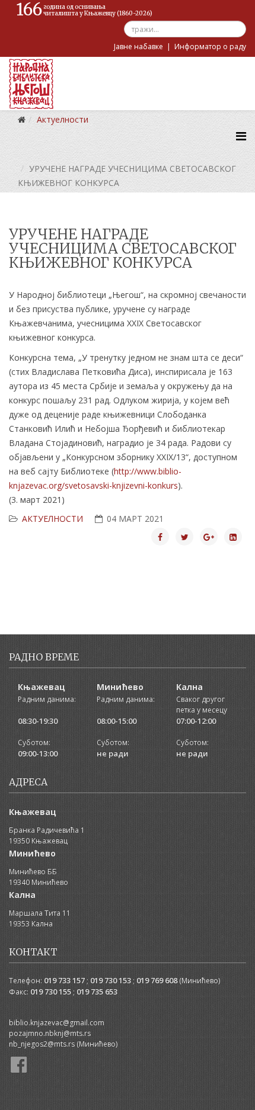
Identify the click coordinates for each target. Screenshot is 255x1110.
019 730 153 (110, 980)
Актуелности (52, 518)
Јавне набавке (138, 46)
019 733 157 (64, 980)
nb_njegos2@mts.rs (42, 1044)
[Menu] (241, 136)
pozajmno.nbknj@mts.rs (50, 1033)
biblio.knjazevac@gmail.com (56, 1023)
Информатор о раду (210, 46)
